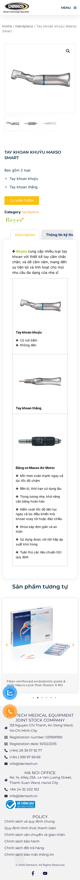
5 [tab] (51, 697)
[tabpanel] (40, 645)
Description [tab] (25, 234)
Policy (40, 816)
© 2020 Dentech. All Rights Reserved (40, 865)
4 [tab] (46, 697)
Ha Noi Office (40, 772)
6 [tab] (55, 697)
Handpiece (24, 26)
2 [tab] (38, 697)
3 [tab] (42, 697)
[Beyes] (15, 221)
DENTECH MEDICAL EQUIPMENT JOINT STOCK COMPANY (40, 718)
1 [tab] (33, 697)
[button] (68, 51)
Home (7, 26)
